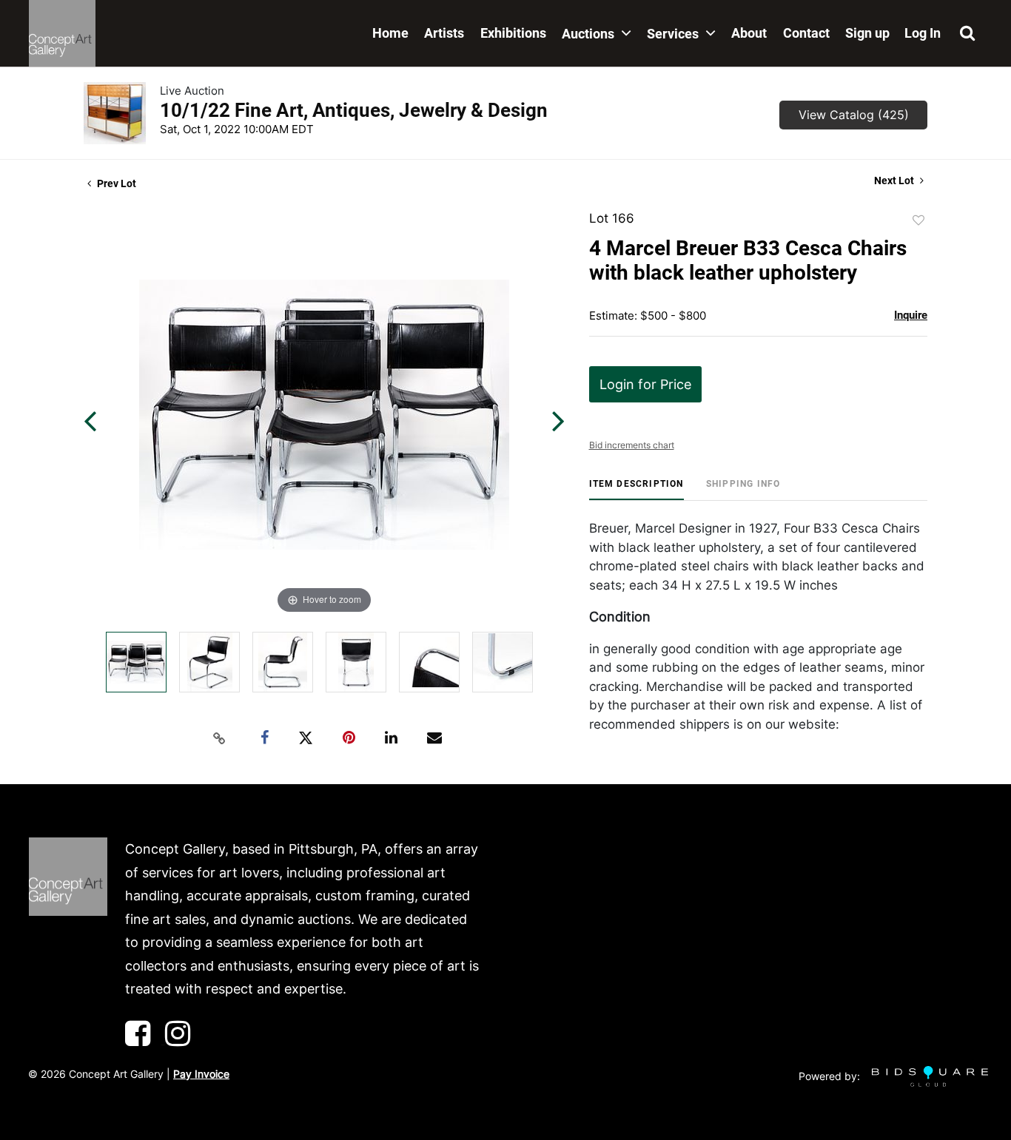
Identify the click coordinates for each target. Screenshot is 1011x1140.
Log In (922, 33)
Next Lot (895, 180)
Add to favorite (918, 220)
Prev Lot (115, 183)
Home (390, 33)
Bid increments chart (631, 445)
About (749, 33)
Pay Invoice (201, 1074)
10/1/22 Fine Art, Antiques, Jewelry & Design (354, 110)
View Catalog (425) (854, 114)
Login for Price (645, 384)
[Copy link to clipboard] (220, 738)
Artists (444, 33)
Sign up (867, 33)
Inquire (910, 315)
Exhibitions (513, 33)
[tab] (636, 489)
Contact (806, 33)
